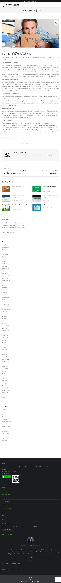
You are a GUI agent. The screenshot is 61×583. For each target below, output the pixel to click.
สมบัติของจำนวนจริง (47, 205)
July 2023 (4, 285)
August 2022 (5, 311)
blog (3, 412)
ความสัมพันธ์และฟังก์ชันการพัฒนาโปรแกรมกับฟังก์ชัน (13, 228)
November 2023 (5, 276)
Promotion (4, 419)
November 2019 (5, 390)
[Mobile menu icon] (58, 5)
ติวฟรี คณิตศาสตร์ (6, 431)
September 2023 (6, 280)
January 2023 (5, 299)
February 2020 (5, 383)
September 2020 (6, 366)
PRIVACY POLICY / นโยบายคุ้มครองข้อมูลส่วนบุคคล (13, 570)
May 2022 (4, 319)
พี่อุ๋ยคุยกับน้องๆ (5, 433)
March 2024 (4, 266)
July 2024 (4, 257)
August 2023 (5, 283)
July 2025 (4, 245)
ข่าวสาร (3, 512)
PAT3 (3, 417)
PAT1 (3, 414)
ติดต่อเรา (3, 519)
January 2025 (5, 249)
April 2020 (4, 378)
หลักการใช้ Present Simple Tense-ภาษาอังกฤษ (49, 188)
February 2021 (5, 354)
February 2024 (5, 268)
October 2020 (5, 364)
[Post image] (6, 189)
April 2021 (4, 350)
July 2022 (4, 314)
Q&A (3, 515)
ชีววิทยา (3, 429)
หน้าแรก (3, 490)
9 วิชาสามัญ (4, 410)
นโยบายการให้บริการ (6, 567)
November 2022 (5, 304)
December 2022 (5, 302)
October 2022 (5, 307)
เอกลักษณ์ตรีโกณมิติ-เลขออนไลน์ (9, 232)
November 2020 (6, 361)
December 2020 (5, 359)
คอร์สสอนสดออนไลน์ (6, 508)
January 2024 (5, 271)
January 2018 (5, 395)
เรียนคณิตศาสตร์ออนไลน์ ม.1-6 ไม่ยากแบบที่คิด (19, 206)
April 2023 (4, 292)
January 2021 (5, 357)
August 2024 (5, 254)
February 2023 (5, 297)
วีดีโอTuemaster (5, 443)
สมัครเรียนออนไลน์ (7, 498)
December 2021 (5, 330)
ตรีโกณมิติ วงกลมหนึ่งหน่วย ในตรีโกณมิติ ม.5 (19, 197)
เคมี (2, 445)
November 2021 (5, 333)
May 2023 (4, 290)
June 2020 (4, 373)
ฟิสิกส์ (3, 438)
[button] (27, 560)
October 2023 (5, 278)
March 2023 (4, 295)
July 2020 (4, 371)
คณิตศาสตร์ (4, 424)
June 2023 (4, 288)
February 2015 (5, 397)
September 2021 (6, 338)
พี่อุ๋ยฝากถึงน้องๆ (5, 436)
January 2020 (5, 385)
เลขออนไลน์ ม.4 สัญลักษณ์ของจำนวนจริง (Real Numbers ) (14, 223)
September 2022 (6, 309)
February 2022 (5, 326)
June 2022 (4, 316)
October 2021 (5, 335)
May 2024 (4, 261)
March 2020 (4, 381)
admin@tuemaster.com (10, 472)
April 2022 (4, 321)
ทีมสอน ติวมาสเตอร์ (7, 505)
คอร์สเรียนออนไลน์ (6, 494)
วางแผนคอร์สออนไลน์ (8, 501)
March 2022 (4, 323)
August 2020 (5, 369)
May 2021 (4, 347)
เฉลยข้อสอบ (4, 448)
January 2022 (5, 328)
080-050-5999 (7, 470)
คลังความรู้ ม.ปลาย (6, 426)
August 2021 (5, 340)
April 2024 (4, 264)
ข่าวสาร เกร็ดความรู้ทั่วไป (8, 20)
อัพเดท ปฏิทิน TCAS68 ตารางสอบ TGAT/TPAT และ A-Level (15, 230)
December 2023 (5, 273)
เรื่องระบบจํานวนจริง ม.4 (17, 187)
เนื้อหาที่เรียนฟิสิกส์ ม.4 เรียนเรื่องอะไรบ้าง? (50, 197)
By (34, 144)
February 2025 (5, 247)
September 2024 (6, 252)
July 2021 (4, 342)
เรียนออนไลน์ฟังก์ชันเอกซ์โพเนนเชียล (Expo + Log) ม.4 (13, 225)
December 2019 (5, 388)
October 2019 (5, 392)
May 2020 (4, 376)
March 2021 (4, 352)
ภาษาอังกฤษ (4, 441)
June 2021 (4, 345)
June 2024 (4, 259)
